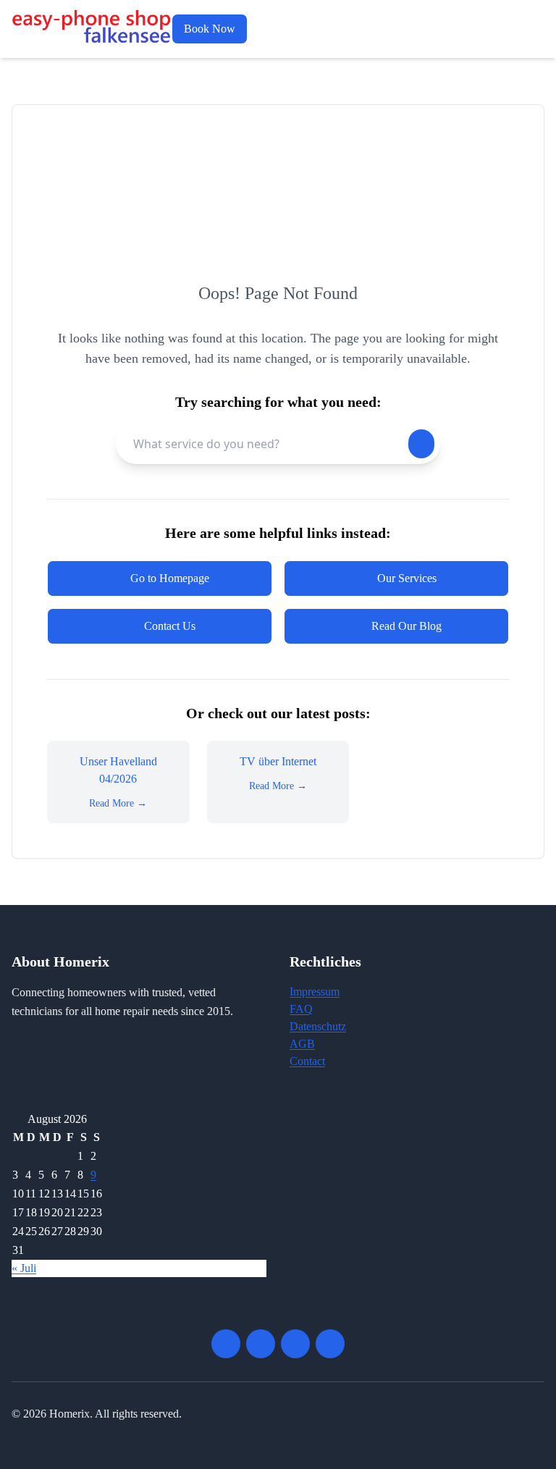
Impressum (315, 991)
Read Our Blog (406, 626)
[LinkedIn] (330, 1343)
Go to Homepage (169, 578)
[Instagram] (295, 1343)
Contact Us (169, 626)
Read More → (118, 803)
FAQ (301, 1009)
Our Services (407, 578)
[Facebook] (225, 1343)
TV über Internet (278, 761)
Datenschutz (318, 1026)
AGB (302, 1043)
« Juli (24, 1268)
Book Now (209, 28)
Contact (307, 1061)
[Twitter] (260, 1343)
